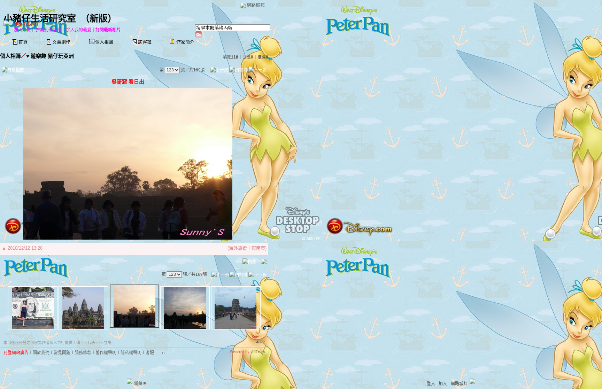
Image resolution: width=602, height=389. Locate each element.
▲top (260, 341)
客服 (150, 352)
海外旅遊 (238, 248)
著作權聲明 (105, 352)
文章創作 (61, 42)
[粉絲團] (129, 381)
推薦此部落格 (48, 30)
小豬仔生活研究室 (39, 19)
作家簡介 (185, 42)
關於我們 (41, 352)
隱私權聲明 (131, 352)
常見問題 (62, 352)
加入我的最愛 (78, 30)
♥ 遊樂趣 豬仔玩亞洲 (50, 56)
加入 (443, 383)
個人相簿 (104, 42)
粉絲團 (140, 383)
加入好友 (22, 30)
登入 (431, 383)
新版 (99, 19)
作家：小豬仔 (26, 24)
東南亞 (258, 248)
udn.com (257, 351)
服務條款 (83, 352)
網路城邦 (256, 5)
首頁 (23, 42)
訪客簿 (145, 42)
